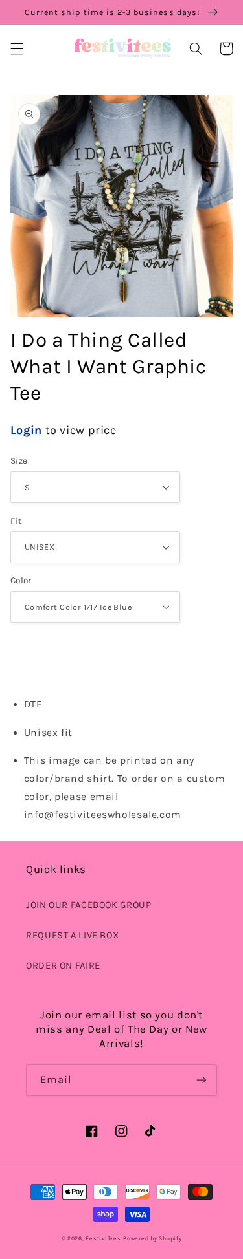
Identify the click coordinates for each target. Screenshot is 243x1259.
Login (26, 430)
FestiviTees (103, 1238)
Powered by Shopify (152, 1238)
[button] (17, 48)
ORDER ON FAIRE (63, 965)
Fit (15, 520)
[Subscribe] (201, 1080)
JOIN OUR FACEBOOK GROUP (89, 904)
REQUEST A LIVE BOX (72, 935)
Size (19, 460)
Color (21, 580)
